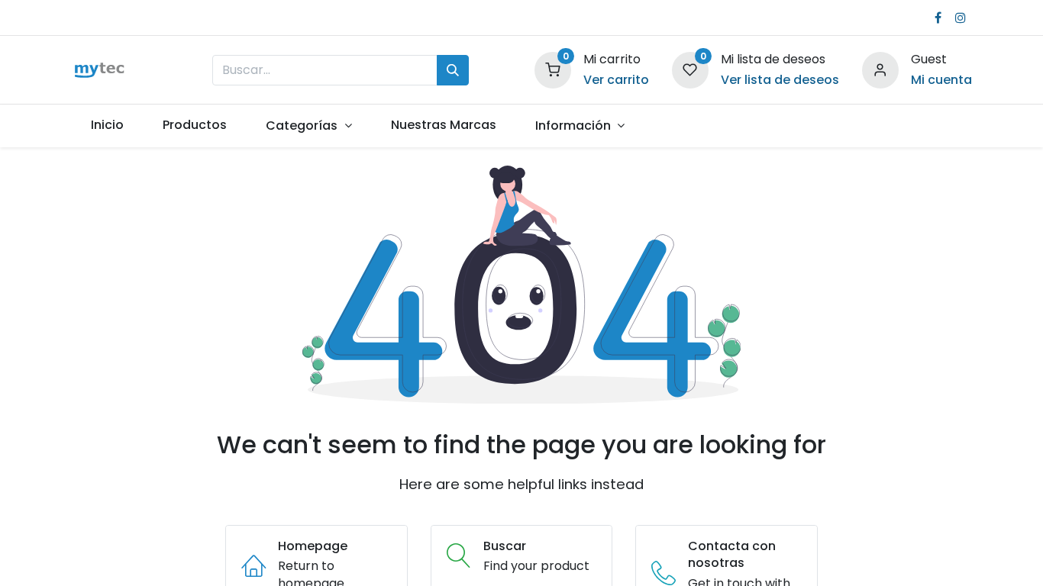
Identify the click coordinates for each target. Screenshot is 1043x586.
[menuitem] (108, 125)
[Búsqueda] (453, 70)
